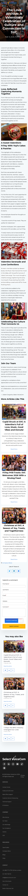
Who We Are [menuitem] (6, 817)
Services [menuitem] (5, 782)
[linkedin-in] (8, 764)
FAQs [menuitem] (4, 858)
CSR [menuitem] (4, 835)
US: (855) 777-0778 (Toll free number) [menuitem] (12, 870)
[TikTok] (22, 764)
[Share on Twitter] (9, 571)
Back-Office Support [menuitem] (8, 794)
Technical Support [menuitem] (7, 801)
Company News (7, 563)
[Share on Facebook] (18, 571)
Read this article (8, 666)
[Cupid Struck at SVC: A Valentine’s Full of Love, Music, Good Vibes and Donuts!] (14, 646)
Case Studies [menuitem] (6, 847)
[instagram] (13, 764)
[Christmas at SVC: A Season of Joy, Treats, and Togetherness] (14, 684)
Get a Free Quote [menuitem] (7, 881)
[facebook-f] (4, 764)
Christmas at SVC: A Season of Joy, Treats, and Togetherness (14, 694)
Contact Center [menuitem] (6, 787)
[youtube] (17, 764)
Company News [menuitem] (7, 851)
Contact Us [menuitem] (5, 885)
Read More (14, 449)
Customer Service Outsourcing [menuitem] (10, 798)
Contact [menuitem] (5, 865)
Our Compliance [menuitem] (7, 828)
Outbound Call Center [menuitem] (8, 790)
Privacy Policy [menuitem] (23, 776)
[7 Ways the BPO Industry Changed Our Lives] (14, 719)
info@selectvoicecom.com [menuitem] (9, 877)
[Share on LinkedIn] (14, 571)
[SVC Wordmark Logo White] (9, 2)
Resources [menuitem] (6, 842)
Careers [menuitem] (4, 831)
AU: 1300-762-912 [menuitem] (7, 874)
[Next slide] (24, 133)
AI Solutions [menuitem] (5, 805)
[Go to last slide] (3, 133)
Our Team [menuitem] (5, 821)
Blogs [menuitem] (4, 854)
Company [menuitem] (5, 812)
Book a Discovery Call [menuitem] (8, 888)
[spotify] (4, 768)
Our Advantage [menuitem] (6, 824)
